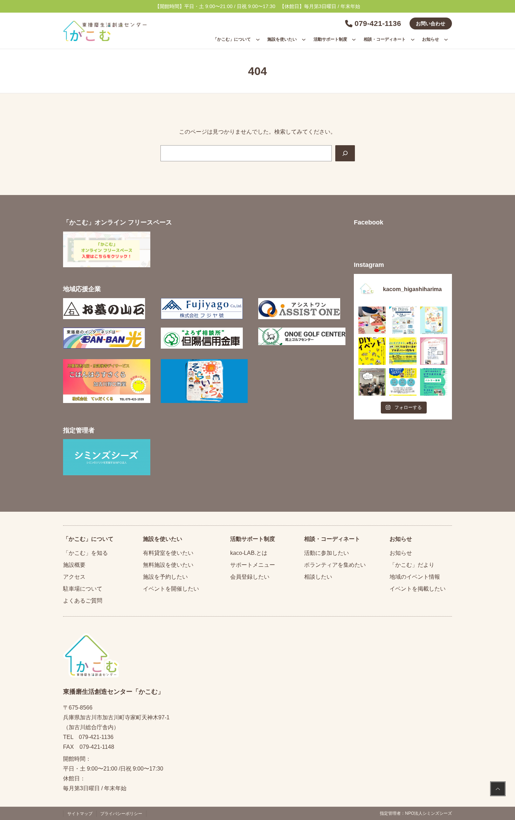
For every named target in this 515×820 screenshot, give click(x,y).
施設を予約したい (165, 577)
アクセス (74, 577)
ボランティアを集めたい (335, 565)
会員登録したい (249, 577)
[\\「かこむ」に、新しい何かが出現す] (372, 351)
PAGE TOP (498, 789)
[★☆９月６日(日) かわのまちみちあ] (403, 320)
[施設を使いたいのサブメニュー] (304, 39)
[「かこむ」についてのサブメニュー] (258, 39)
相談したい (318, 577)
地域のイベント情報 (415, 577)
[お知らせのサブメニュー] (446, 39)
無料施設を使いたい (168, 565)
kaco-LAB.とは (248, 553)
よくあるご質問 (82, 601)
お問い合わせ (430, 23)
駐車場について (82, 589)
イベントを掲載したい (418, 589)
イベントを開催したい (171, 589)
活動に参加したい (326, 553)
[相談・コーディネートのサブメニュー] (413, 39)
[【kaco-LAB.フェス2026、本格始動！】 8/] (372, 382)
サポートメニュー (252, 565)
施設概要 (74, 565)
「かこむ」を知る (85, 553)
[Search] (345, 153)
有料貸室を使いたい (168, 553)
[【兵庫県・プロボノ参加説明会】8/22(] (403, 351)
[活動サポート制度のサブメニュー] (354, 39)
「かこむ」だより (412, 565)
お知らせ (401, 553)
